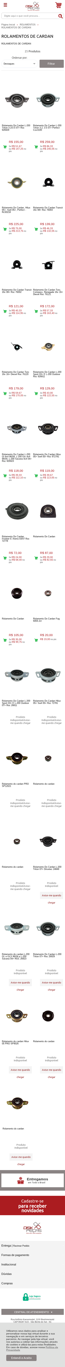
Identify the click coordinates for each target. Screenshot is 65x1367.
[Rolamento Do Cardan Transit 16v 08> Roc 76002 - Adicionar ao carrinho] (5, 311)
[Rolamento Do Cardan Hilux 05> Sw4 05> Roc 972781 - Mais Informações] (48, 429)
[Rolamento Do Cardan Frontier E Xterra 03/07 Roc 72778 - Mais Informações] (17, 511)
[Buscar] (60, 15)
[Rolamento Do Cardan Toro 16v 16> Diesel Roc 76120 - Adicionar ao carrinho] (5, 393)
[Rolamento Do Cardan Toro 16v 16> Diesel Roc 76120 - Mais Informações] (17, 346)
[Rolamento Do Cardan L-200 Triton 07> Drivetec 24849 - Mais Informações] (48, 841)
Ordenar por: (19, 57)
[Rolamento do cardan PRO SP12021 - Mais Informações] (17, 758)
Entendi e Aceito (21, 1357)
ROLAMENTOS (28, 24)
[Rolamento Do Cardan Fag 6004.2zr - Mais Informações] (48, 593)
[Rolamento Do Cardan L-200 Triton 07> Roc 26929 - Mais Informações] (48, 929)
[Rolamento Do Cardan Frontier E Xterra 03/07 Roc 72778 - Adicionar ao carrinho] (5, 558)
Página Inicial (8, 24)
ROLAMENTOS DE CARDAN (16, 27)
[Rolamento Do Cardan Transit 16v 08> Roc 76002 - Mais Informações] (17, 264)
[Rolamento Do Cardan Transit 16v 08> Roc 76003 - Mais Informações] (48, 182)
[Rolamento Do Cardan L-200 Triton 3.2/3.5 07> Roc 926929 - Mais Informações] (17, 100)
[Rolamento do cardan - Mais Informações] (48, 758)
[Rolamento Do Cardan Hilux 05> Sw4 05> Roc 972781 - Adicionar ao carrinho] (36, 476)
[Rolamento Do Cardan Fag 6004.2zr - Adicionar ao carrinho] (36, 640)
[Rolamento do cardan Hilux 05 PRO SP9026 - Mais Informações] (17, 1016)
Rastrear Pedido (21, 1246)
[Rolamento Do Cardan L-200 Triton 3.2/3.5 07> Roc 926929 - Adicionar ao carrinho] (5, 147)
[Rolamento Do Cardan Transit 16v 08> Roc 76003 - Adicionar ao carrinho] (36, 229)
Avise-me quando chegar (20, 721)
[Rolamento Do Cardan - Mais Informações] (48, 511)
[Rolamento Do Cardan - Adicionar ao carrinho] (36, 558)
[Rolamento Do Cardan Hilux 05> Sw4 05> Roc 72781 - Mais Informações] (48, 675)
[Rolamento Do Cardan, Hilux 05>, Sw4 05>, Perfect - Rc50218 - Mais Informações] (17, 182)
